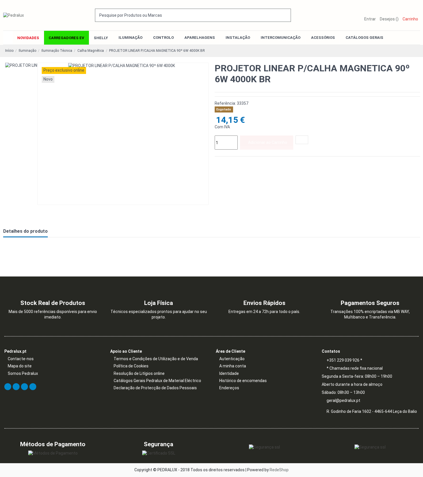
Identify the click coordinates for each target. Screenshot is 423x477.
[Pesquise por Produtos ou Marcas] (287, 15)
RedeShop (279, 470)
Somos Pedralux (23, 373)
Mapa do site (20, 366)
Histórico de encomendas (243, 380)
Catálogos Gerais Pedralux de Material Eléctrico (157, 380)
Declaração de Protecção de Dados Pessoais (155, 388)
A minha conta (232, 366)
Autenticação (232, 358)
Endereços (229, 388)
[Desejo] (302, 140)
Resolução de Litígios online (139, 373)
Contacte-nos (21, 358)
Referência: (225, 103)
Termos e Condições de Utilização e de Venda (156, 358)
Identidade (229, 373)
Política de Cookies (131, 366)
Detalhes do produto (25, 231)
